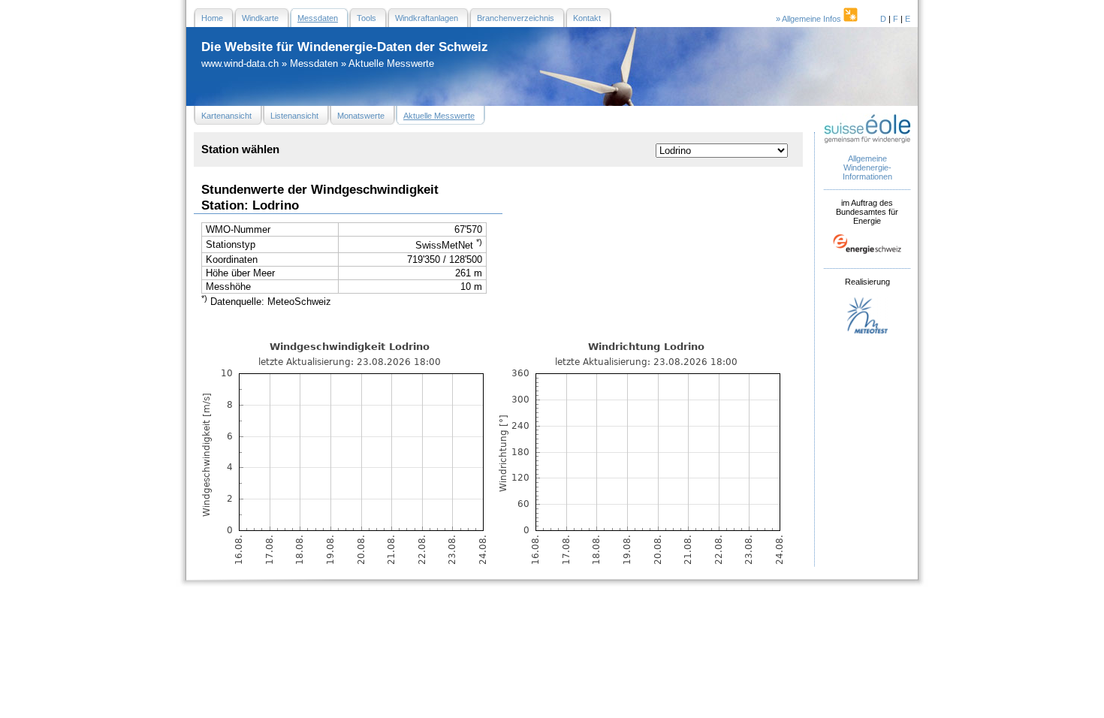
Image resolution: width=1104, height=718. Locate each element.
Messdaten (314, 63)
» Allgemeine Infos (809, 18)
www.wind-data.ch (240, 63)
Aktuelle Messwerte (391, 63)
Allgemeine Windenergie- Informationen (867, 167)
